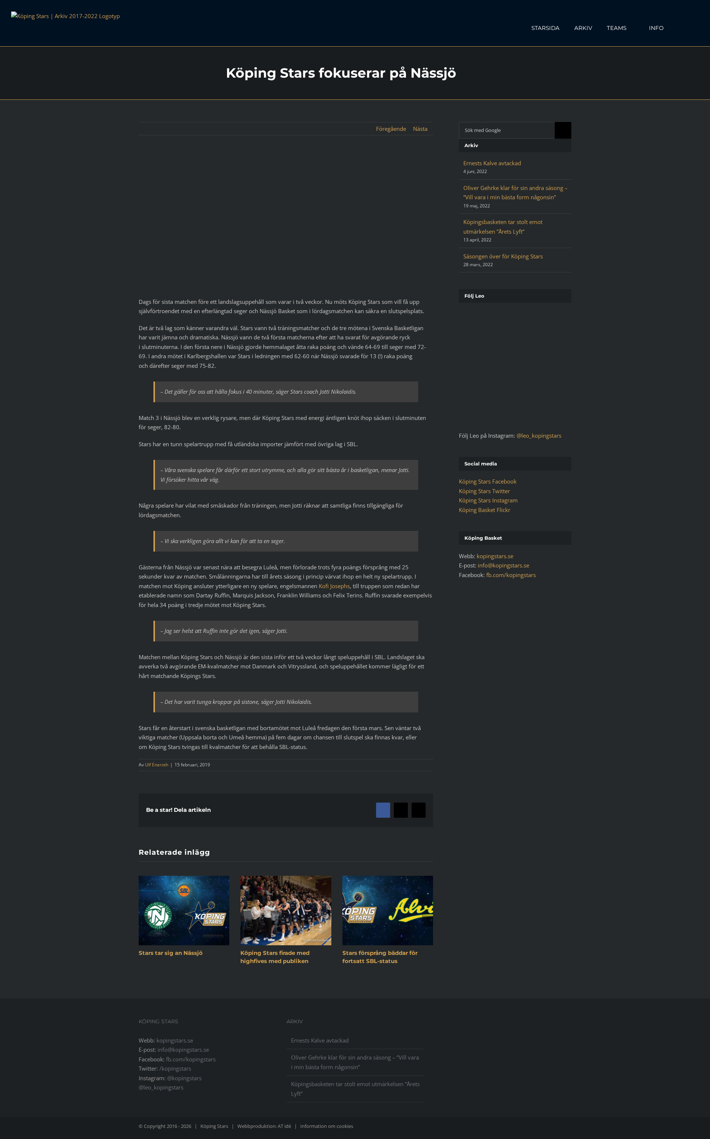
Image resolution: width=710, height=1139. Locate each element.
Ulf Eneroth (156, 765)
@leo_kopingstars (539, 435)
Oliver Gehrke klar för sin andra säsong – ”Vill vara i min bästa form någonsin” (355, 1062)
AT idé (284, 1126)
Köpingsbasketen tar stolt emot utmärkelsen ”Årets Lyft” (355, 1088)
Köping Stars (214, 1126)
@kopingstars (184, 1078)
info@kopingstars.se (503, 565)
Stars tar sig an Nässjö (171, 952)
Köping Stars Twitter (484, 491)
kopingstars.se (495, 556)
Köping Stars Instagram (488, 500)
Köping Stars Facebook (488, 481)
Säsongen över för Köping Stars (503, 256)
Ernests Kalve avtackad (492, 163)
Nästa (420, 128)
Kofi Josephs (334, 586)
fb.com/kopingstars (511, 575)
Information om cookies (326, 1126)
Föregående (391, 128)
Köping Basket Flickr (484, 509)
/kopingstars (175, 1068)
